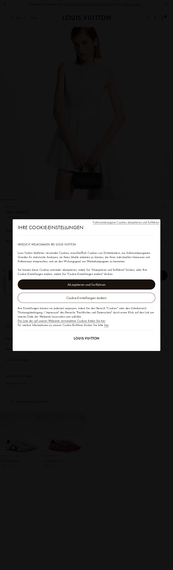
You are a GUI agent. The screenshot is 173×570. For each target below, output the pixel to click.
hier (106, 325)
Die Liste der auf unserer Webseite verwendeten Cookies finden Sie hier (61, 321)
